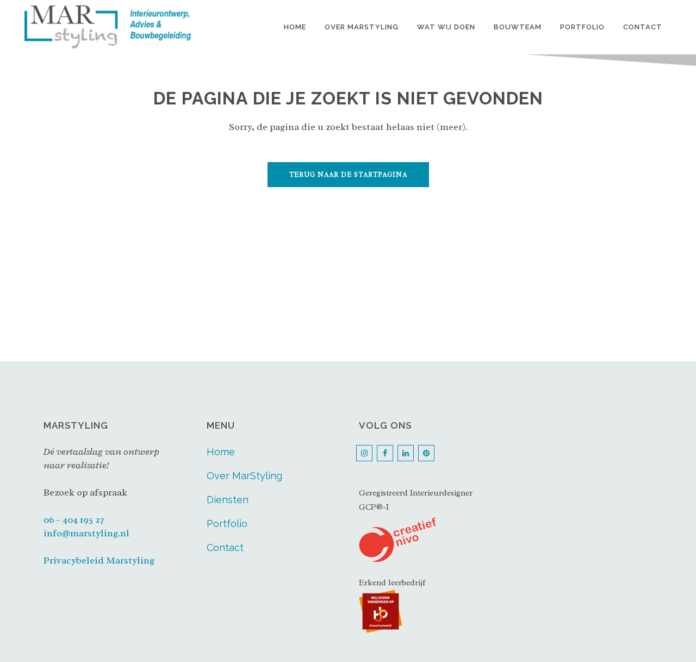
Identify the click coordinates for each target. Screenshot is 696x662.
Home (221, 451)
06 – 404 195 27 (74, 519)
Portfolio (227, 523)
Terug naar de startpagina (348, 174)
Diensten (227, 499)
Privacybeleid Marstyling (99, 560)
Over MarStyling (244, 475)
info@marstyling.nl (86, 533)
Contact (225, 547)
